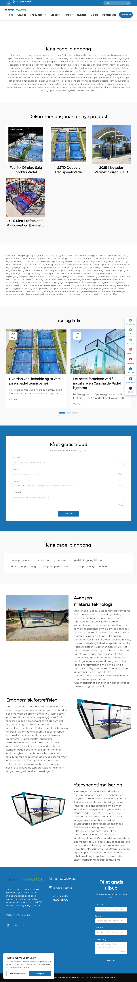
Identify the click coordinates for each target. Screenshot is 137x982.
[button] (62, 413)
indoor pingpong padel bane (91, 566)
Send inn (68, 513)
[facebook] (16, 925)
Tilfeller (68, 14)
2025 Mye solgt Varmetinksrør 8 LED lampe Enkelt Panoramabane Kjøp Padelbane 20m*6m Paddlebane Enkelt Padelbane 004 (111, 170)
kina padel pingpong (23, 566)
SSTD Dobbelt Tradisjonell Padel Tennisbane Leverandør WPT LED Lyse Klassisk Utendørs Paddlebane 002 (68, 170)
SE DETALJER (25, 144)
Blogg (94, 14)
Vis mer (13, 399)
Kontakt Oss (109, 14)
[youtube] (7, 925)
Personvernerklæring (18, 915)
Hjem (10, 14)
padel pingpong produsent (52, 560)
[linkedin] (24, 925)
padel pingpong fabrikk (88, 560)
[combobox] (19, 485)
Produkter (36, 14)
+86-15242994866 (64, 878)
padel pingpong (20, 560)
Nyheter (81, 14)
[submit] (128, 3)
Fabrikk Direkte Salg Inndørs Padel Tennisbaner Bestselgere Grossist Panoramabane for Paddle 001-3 (25, 170)
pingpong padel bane (55, 566)
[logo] (25, 879)
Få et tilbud (126, 15)
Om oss (21, 14)
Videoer (55, 14)
